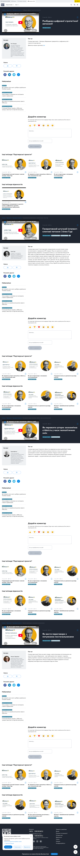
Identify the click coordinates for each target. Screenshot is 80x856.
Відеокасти (9, 10)
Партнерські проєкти (17, 10)
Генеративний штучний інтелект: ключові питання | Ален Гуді (13, 174)
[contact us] (76, 847)
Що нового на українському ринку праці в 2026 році (13, 102)
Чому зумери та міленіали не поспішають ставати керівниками (13, 95)
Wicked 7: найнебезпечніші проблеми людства (64, 406)
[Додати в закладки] (77, 17)
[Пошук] (71, 4)
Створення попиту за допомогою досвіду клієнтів (65, 376)
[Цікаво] (8, 65)
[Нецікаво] (16, 65)
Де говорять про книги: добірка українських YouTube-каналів (14, 88)
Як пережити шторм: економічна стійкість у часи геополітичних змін (40, 174)
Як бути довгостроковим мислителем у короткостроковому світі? (38, 815)
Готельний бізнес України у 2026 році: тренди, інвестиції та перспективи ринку (13, 108)
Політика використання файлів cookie (13, 841)
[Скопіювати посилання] (18, 74)
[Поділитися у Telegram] (14, 74)
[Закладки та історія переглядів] (74, 4)
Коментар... (31, 131)
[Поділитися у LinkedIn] (9, 74)
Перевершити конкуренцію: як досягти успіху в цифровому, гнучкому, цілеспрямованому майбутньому (12, 205)
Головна (3, 10)
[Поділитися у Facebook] (5, 74)
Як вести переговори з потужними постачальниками (63, 174)
